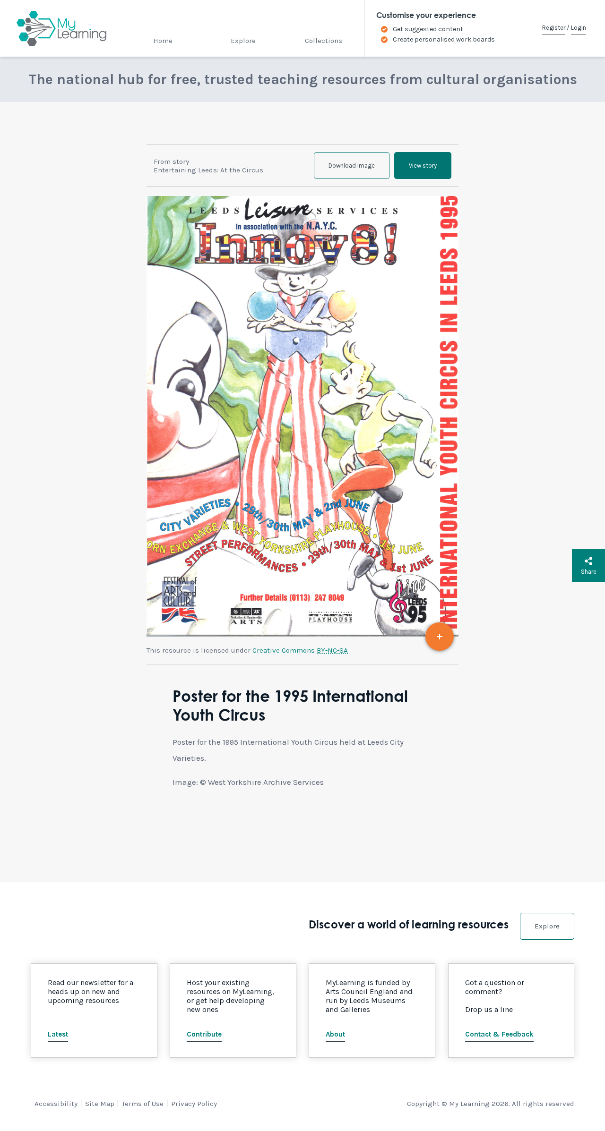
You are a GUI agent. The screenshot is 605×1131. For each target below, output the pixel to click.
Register (553, 27)
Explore (243, 40)
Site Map (99, 1103)
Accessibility (56, 1103)
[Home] (53, 28)
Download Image (351, 165)
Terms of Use (143, 1103)
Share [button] (588, 571)
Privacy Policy (194, 1103)
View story (423, 165)
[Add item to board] (439, 636)
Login (578, 27)
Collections (323, 40)
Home (163, 40)
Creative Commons (300, 650)
